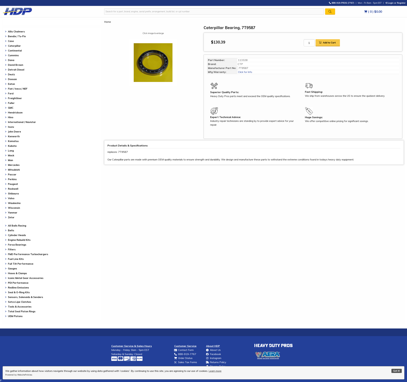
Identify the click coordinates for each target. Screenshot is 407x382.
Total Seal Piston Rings (21, 311)
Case (11, 41)
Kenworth (14, 136)
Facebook (215, 354)
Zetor (11, 217)
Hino (10, 117)
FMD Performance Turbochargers (28, 254)
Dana (11, 60)
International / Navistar (22, 122)
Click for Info (244, 72)
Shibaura (13, 193)
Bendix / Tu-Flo (17, 36)
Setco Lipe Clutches (19, 301)
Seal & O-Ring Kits (19, 292)
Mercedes (14, 164)
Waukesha (14, 203)
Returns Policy (218, 362)
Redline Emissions (18, 287)
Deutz (11, 74)
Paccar (12, 174)
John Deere (14, 131)
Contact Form (186, 350)
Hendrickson (15, 112)
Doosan (12, 79)
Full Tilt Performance (20, 263)
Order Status (185, 358)
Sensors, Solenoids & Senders (25, 297)
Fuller (11, 103)
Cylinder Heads (17, 235)
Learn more (215, 370)
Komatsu (13, 141)
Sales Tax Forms (187, 362)
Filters (12, 249)
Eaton (11, 83)
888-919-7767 (187, 354)
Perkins (12, 179)
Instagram (215, 358)
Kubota (12, 145)
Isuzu (11, 126)
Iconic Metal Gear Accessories (25, 278)
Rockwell (13, 188)
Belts (11, 230)
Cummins (13, 55)
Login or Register (396, 3)
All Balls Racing (17, 225)
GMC (10, 107)
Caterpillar (14, 45)
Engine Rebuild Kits (19, 239)
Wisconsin (14, 207)
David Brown (15, 64)
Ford (11, 93)
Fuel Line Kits (16, 258)
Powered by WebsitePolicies (18, 375)
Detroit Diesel (16, 69)
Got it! (396, 370)
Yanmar (12, 212)
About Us (215, 350)
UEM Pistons (15, 316)
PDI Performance (18, 282)
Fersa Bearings (17, 244)
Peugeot (13, 184)
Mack (11, 155)
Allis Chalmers (16, 31)
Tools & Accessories (19, 306)
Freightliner (15, 98)
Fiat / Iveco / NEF (18, 88)
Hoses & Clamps (17, 273)
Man (10, 160)
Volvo (11, 198)
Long (11, 150)
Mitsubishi (14, 169)
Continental (15, 50)
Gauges (12, 268)
